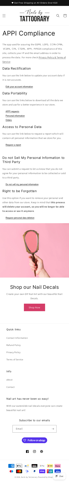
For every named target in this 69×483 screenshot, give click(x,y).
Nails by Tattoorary (29, 477)
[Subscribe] (52, 429)
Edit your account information (19, 86)
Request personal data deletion (20, 218)
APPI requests (12, 111)
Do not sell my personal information (22, 184)
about (9, 379)
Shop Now (34, 307)
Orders (9, 120)
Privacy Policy (13, 352)
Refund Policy (13, 345)
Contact (10, 387)
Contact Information (17, 337)
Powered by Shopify (46, 477)
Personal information (15, 116)
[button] (4, 15)
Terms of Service (14, 359)
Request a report (13, 145)
